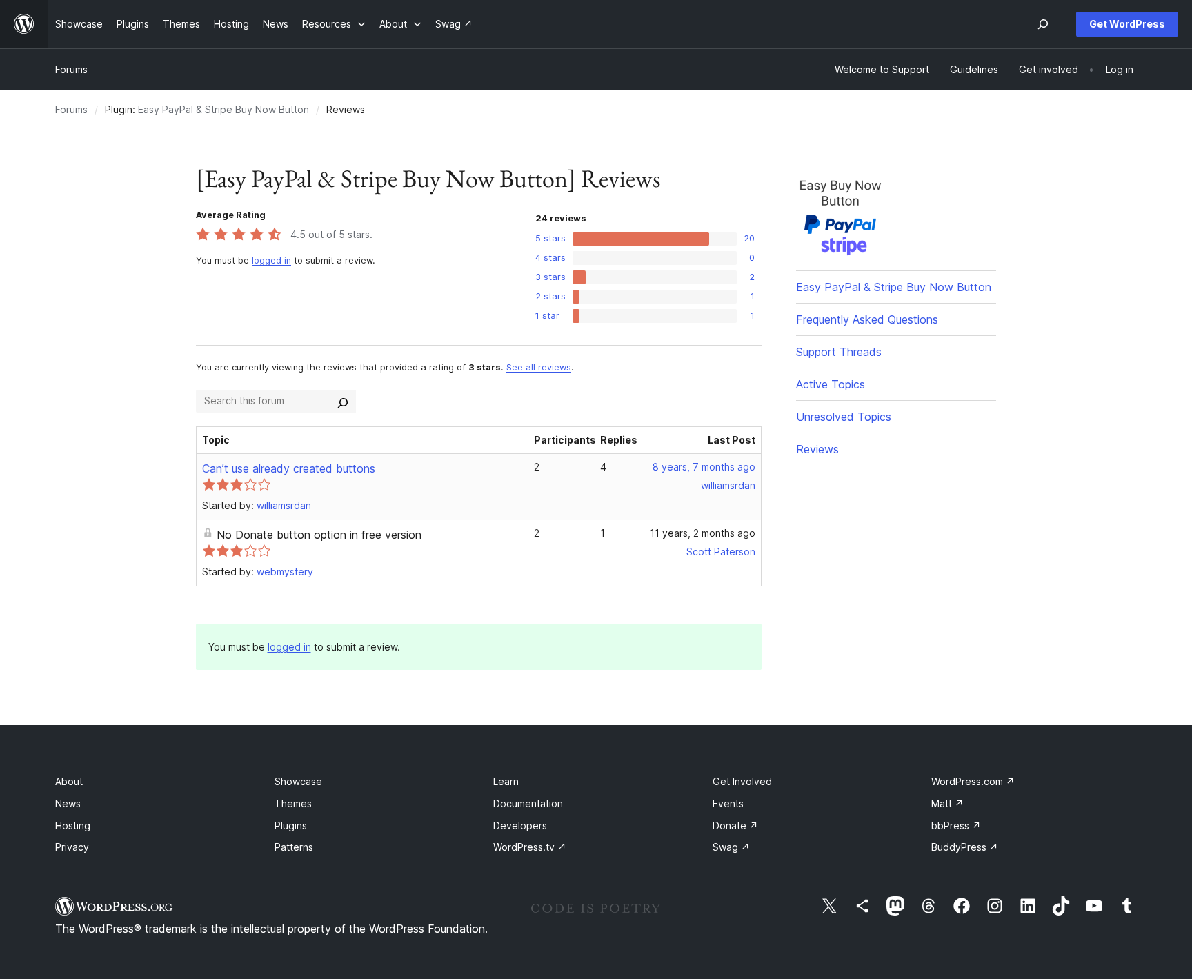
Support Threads (839, 352)
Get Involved (742, 781)
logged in (271, 260)
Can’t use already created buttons (288, 468)
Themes (293, 803)
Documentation (528, 803)
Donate (735, 825)
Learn (506, 781)
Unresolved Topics (843, 417)
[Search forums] (343, 401)
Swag (731, 847)
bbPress (956, 825)
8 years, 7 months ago (704, 467)
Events (728, 803)
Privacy (72, 847)
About (69, 781)
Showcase (298, 781)
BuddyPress (964, 847)
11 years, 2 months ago (702, 533)
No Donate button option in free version (319, 535)
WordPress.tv (529, 847)
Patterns (294, 847)
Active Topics (830, 384)
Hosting (72, 825)
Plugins (291, 825)
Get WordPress (1127, 24)
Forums (71, 69)
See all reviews (538, 367)
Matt (947, 803)
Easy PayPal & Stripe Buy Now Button (223, 109)
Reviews (817, 449)
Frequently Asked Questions (867, 319)
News (68, 803)
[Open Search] (1043, 24)
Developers (520, 825)
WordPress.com (973, 781)
